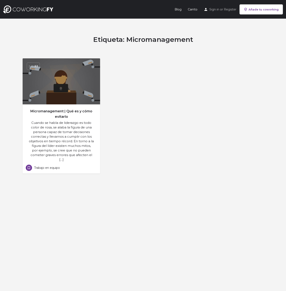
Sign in (214, 9)
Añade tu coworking (264, 9)
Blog (178, 9)
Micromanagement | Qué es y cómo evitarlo (61, 114)
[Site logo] (29, 9)
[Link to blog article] (61, 81)
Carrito (192, 9)
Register (230, 9)
